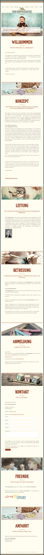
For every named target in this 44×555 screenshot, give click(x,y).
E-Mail (7, 427)
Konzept (7, 6)
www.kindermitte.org (16, 227)
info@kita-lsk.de (8, 356)
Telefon (6, 423)
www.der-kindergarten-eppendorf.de (16, 414)
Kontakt (31, 6)
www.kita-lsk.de (20, 492)
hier (14, 536)
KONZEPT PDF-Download (11, 178)
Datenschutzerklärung (12, 447)
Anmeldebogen (14, 354)
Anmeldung (27, 6)
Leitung (11, 6)
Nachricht (7, 431)
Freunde (36, 6)
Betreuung (16, 6)
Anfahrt (40, 6)
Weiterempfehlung (19, 358)
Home (3, 6)
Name (6, 416)
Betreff (6, 420)
